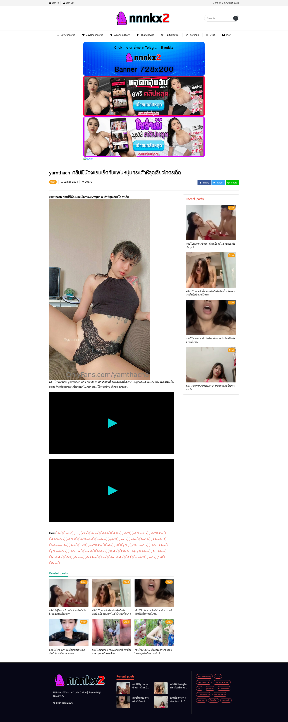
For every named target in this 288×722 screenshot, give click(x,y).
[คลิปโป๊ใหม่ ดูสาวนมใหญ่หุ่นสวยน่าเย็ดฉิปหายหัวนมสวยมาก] (68, 633)
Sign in (55, 2)
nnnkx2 (68, 533)
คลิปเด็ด (105, 533)
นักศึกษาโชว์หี (158, 539)
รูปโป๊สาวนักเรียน (58, 551)
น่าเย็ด (73, 545)
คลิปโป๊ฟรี (71, 539)
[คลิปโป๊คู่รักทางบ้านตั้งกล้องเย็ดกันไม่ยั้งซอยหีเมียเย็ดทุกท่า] (68, 593)
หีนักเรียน (113, 551)
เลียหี (129, 557)
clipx (59, 533)
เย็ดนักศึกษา (91, 557)
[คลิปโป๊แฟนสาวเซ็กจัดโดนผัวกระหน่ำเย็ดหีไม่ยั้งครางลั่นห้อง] (154, 593)
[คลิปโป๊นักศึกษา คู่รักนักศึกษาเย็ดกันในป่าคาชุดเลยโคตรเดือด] (111, 633)
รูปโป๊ (125, 545)
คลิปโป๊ (127, 533)
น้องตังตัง (145, 539)
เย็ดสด (103, 557)
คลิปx (84, 533)
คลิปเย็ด (116, 533)
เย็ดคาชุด (78, 557)
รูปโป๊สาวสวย (75, 551)
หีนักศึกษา (101, 551)
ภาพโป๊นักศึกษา (96, 545)
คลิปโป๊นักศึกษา (157, 533)
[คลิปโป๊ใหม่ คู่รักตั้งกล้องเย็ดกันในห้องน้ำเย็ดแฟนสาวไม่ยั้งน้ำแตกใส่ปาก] (111, 593)
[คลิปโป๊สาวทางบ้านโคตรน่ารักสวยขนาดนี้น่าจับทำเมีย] (211, 364)
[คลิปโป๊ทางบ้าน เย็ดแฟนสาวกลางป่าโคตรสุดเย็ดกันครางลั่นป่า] (154, 633)
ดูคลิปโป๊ (113, 539)
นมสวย (123, 539)
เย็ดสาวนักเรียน (116, 557)
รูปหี (117, 545)
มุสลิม (109, 545)
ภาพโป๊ (83, 545)
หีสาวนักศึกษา (158, 551)
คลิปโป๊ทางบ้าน (140, 533)
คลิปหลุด (94, 533)
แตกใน (151, 557)
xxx (77, 533)
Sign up (69, 2)
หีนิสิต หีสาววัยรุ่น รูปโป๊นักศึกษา (135, 551)
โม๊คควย (54, 563)
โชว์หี (160, 557)
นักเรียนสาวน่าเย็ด (59, 545)
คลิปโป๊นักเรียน (57, 539)
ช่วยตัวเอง (101, 539)
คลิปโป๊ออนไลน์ (86, 539)
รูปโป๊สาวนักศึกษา (158, 545)
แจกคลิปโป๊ (140, 557)
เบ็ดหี (68, 557)
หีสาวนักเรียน (56, 557)
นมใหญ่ (133, 539)
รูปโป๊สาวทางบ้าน (139, 545)
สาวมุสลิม (89, 551)
